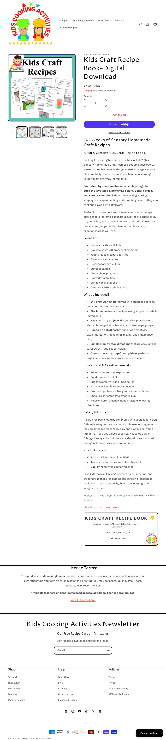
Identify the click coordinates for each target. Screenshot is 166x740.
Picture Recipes (16, 700)
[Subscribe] (108, 651)
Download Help (66, 694)
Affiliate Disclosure (118, 694)
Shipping (88, 91)
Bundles (12, 694)
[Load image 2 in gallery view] (48, 132)
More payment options (119, 132)
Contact (62, 688)
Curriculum (14, 683)
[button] (140, 24)
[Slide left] (11, 132)
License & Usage (67, 700)
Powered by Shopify (45, 738)
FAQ (60, 683)
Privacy (112, 683)
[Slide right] (72, 132)
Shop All (12, 677)
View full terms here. (83, 600)
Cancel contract (149, 733)
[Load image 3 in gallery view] (61, 132)
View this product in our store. (102, 507)
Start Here (64, 677)
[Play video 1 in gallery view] (35, 132)
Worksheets (14, 688)
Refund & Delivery (118, 688)
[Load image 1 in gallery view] (22, 132)
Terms (111, 677)
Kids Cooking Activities (25, 738)
